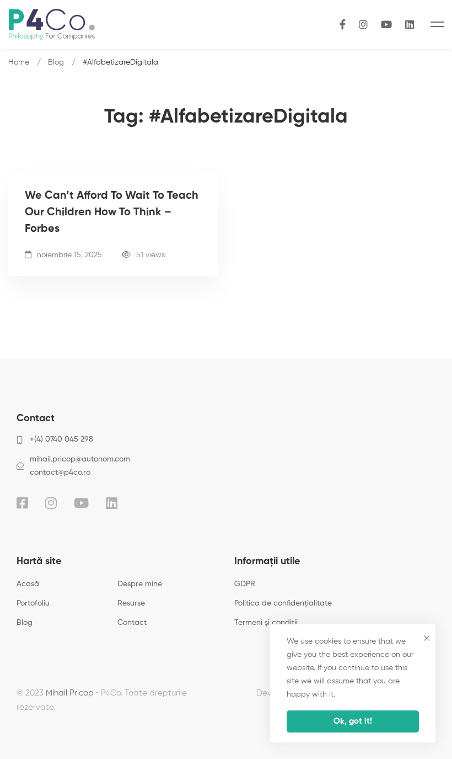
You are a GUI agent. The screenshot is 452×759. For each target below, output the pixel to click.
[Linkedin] (112, 502)
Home (18, 62)
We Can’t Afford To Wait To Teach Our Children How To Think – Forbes (111, 212)
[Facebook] (342, 24)
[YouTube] (386, 24)
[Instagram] (363, 24)
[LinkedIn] (409, 24)
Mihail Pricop (70, 693)
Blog (56, 62)
